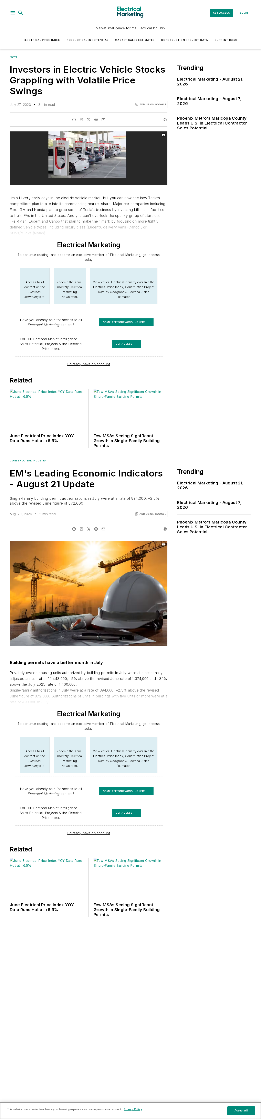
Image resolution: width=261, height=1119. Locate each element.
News (14, 56)
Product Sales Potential (87, 40)
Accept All (241, 1110)
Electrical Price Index (41, 40)
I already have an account (88, 364)
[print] (165, 120)
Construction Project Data (184, 40)
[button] (13, 13)
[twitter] (89, 120)
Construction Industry (28, 460)
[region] (130, 1110)
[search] (21, 13)
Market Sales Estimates (135, 40)
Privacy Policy (133, 1109)
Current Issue (226, 40)
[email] (103, 120)
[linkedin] (81, 120)
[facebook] (74, 120)
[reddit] (96, 120)
